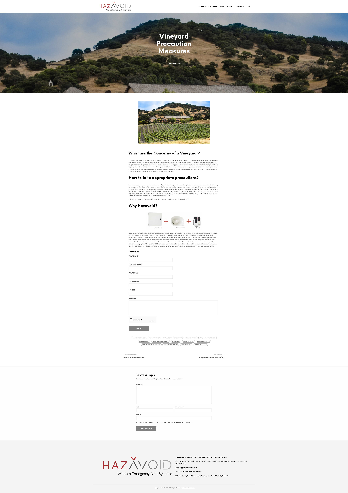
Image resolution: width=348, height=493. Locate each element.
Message (133, 298)
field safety (178, 338)
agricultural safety (139, 338)
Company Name (136, 264)
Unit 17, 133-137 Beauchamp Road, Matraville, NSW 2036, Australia (205, 476)
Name (138, 407)
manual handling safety (207, 338)
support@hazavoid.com (188, 467)
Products (201, 6)
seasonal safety (188, 341)
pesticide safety (144, 341)
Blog (222, 6)
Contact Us (240, 6)
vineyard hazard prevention (151, 344)
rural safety (176, 341)
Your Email (134, 273)
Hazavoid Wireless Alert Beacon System (146, 235)
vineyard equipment (203, 341)
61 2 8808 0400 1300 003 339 (191, 472)
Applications (213, 6)
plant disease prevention (160, 341)
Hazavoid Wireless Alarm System (195, 233)
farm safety (167, 338)
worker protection (201, 344)
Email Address (180, 407)
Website (139, 414)
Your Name (134, 256)
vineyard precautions (171, 344)
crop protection (154, 338)
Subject (132, 290)
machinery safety (190, 338)
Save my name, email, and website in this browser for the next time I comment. (165, 422)
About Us (230, 6)
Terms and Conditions (188, 488)
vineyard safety (186, 344)
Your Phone (134, 281)
